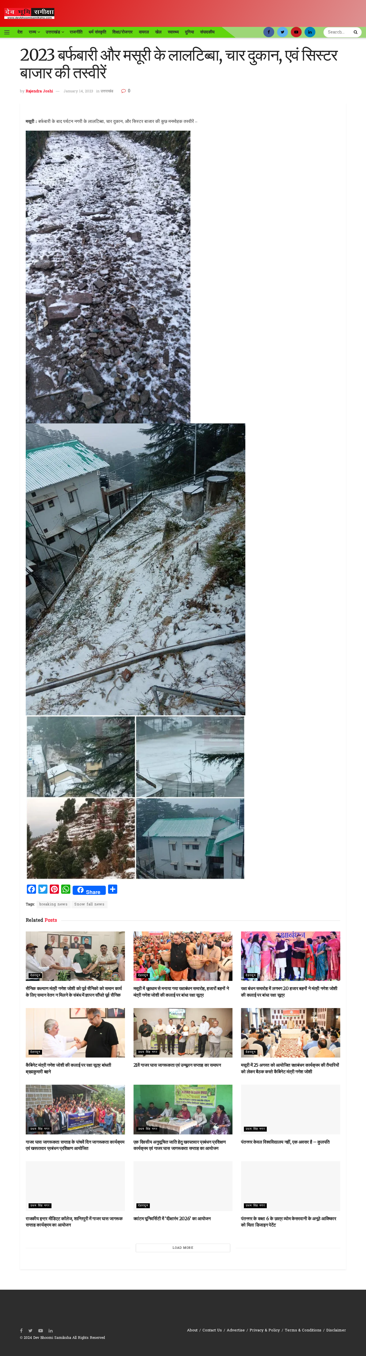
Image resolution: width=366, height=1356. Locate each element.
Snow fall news (89, 904)
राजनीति (76, 32)
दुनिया (189, 32)
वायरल (144, 32)
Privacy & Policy (265, 1330)
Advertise (236, 1330)
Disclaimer (336, 1330)
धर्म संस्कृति (97, 32)
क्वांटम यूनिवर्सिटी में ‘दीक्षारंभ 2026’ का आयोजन (172, 1218)
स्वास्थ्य (173, 32)
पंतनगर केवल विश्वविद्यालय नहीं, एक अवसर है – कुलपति (285, 1142)
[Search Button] (356, 32)
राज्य (32, 32)
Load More (183, 1248)
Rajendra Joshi (39, 91)
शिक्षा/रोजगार (122, 32)
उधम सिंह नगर (148, 1052)
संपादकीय (207, 32)
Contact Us (212, 1330)
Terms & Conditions (303, 1330)
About (192, 1330)
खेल (158, 32)
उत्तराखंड (53, 32)
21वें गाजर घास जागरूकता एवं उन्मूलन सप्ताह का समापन (177, 1065)
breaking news (53, 904)
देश (20, 32)
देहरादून (35, 975)
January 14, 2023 (78, 91)
